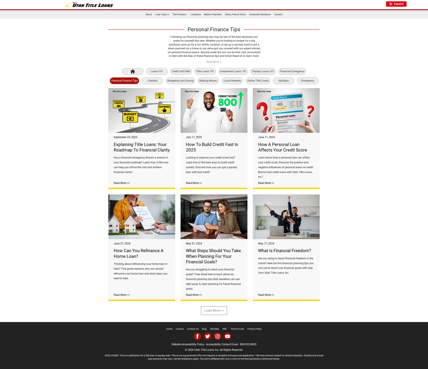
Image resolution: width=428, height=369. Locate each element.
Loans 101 (157, 71)
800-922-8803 (248, 344)
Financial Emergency (292, 71)
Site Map (214, 329)
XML (224, 329)
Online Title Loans (258, 80)
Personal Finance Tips (124, 80)
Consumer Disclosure (260, 14)
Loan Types (161, 14)
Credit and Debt (181, 71)
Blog (204, 329)
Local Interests (232, 80)
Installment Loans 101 (233, 71)
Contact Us (193, 329)
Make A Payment (213, 14)
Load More (212, 310)
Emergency (307, 80)
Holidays (283, 80)
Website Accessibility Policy (188, 344)
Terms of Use (237, 329)
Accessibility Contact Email (222, 344)
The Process (179, 14)
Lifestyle (152, 80)
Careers (278, 14)
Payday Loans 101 (263, 71)
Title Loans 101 (205, 71)
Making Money (208, 80)
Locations (195, 14)
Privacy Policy (254, 329)
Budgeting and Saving (180, 80)
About (149, 14)
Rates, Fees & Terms (235, 14)
